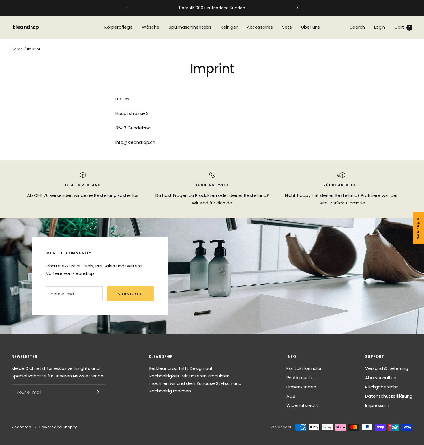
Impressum (377, 405)
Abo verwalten (380, 378)
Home (17, 49)
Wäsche (151, 27)
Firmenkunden (301, 387)
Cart (402, 27)
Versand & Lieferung (386, 368)
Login (379, 27)
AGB (290, 396)
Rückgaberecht (381, 387)
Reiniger (229, 27)
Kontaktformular (304, 368)
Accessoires (260, 27)
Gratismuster (300, 378)
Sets (287, 27)
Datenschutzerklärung (388, 396)
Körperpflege (118, 27)
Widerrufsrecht (302, 405)
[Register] (97, 392)
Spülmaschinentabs (190, 27)
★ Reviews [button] (419, 228)
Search (357, 27)
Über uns (310, 27)
